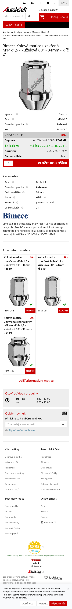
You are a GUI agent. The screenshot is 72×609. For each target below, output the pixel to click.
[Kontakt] (48, 3)
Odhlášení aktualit (49, 484)
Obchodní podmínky (14, 473)
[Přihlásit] (40, 3)
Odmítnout (28, 603)
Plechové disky (12, 522)
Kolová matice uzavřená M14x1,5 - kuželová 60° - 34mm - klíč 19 (18, 263)
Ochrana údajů (12, 489)
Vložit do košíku (52, 163)
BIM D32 (9, 371)
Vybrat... (43, 603)
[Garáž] (24, 3)
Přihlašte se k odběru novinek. (23, 418)
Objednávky (46, 467)
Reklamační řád (12, 478)
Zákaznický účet (50, 449)
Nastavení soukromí (50, 489)
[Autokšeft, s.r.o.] (15, 9)
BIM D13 (9, 310)
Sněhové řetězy (12, 527)
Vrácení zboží (11, 462)
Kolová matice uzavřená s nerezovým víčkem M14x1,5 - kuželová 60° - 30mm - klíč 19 (18, 325)
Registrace (46, 456)
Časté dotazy (11, 484)
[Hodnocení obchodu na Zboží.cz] (36, 571)
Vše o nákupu (13, 449)
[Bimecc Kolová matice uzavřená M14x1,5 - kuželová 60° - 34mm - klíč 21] (36, 85)
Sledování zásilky (49, 473)
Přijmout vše (58, 603)
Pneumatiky (10, 517)
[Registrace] (33, 3)
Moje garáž (46, 478)
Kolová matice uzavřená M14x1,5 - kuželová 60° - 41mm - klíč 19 (52, 263)
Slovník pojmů (11, 533)
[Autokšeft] (4, 32)
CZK (63, 3)
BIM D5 (42, 310)
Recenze (45, 517)
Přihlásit (45, 462)
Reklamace (10, 467)
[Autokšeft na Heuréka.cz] (36, 547)
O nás (43, 506)
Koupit (30, 310)
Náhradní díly (11, 506)
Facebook (48, 522)
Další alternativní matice (36, 381)
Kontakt (44, 511)
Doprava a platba (13, 456)
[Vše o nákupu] (55, 3)
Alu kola (9, 511)
